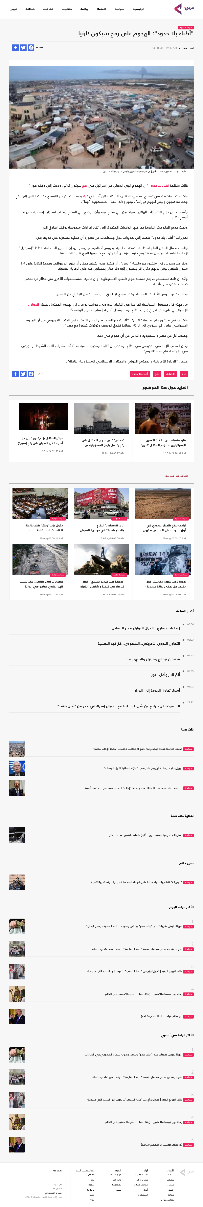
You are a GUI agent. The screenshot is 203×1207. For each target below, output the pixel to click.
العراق (91, 1174)
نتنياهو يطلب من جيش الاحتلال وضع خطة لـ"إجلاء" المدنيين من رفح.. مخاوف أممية (133, 788)
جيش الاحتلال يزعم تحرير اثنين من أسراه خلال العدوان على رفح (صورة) (40, 441)
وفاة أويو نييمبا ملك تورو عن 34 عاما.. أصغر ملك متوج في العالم (143, 994)
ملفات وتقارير (167, 1200)
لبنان (92, 1200)
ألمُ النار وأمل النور (165, 675)
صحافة (30, 9)
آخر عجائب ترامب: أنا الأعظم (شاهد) (161, 1016)
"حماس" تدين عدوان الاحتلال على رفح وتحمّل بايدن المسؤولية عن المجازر (103, 443)
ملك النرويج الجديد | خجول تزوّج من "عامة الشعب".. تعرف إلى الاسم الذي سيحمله (134, 971)
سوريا (91, 1184)
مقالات (48, 9)
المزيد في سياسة (176, 475)
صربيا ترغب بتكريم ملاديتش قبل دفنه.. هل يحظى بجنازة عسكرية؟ (165, 584)
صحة (118, 1190)
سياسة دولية (186, 28)
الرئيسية (138, 9)
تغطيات (67, 9)
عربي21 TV (115, 1174)
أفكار (145, 1190)
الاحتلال (33, 304)
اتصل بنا (57, 1188)
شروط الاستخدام (53, 1193)
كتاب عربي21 (141, 1174)
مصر (92, 1195)
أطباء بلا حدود (160, 185)
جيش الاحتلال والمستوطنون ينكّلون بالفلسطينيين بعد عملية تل (145, 835)
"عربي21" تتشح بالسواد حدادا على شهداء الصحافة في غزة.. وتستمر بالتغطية (136, 882)
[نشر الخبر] (15, 47)
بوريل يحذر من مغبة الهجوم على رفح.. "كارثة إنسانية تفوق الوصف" (143, 768)
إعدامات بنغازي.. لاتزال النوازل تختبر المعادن (146, 628)
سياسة (119, 9)
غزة (86, 196)
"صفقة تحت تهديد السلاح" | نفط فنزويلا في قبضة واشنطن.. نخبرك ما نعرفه (102, 584)
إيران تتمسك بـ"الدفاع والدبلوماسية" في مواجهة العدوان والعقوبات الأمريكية (102, 528)
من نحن (58, 1184)
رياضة (84, 9)
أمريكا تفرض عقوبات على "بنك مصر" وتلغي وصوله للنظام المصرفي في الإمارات (133, 926)
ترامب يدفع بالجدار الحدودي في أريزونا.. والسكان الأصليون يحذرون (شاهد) (164, 528)
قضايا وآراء (142, 1180)
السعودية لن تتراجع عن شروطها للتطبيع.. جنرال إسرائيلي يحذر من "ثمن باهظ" (118, 706)
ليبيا (92, 1180)
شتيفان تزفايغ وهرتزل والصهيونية (153, 659)
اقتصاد (101, 9)
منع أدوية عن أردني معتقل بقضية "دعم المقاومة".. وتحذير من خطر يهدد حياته (137, 949)
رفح (84, 185)
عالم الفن (116, 1180)
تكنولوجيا (116, 1184)
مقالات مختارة (141, 1184)
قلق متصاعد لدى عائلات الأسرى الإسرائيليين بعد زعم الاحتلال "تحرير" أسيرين (163, 443)
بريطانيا (90, 1190)
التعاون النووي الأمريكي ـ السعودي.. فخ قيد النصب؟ (139, 644)
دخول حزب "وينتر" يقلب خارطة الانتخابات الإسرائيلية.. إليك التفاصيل (44, 528)
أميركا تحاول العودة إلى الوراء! (156, 690)
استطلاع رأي (142, 1195)
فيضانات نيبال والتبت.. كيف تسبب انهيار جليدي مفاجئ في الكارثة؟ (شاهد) (41, 584)
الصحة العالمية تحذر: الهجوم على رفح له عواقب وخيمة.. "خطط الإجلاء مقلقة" (137, 749)
